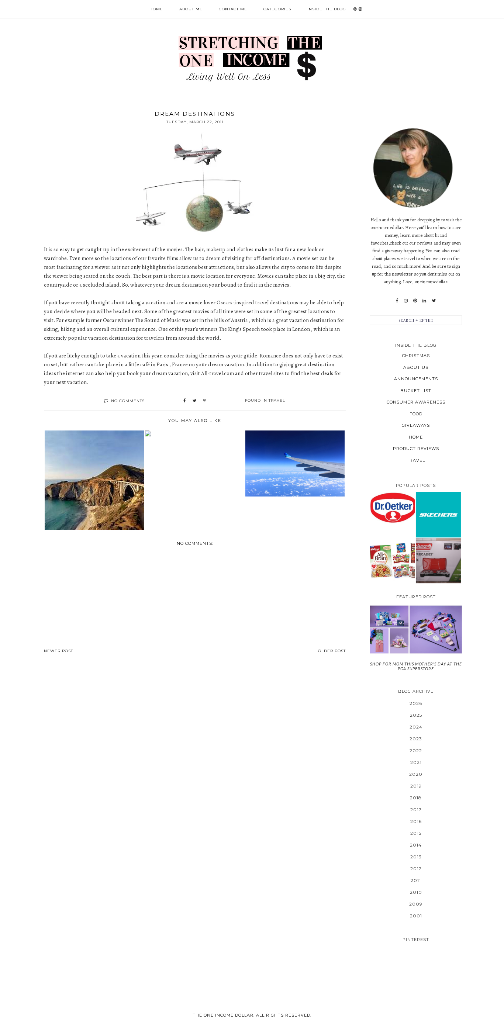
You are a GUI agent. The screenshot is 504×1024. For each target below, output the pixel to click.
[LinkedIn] (424, 301)
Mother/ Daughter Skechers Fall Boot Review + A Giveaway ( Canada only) (438, 514)
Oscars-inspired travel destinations (257, 302)
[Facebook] (397, 301)
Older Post (332, 650)
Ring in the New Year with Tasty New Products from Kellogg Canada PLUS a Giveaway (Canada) (392, 560)
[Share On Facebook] (184, 401)
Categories (277, 9)
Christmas (416, 355)
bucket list (415, 390)
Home (156, 9)
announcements (416, 378)
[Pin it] (204, 401)
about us (415, 367)
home (416, 437)
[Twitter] (434, 301)
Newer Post (58, 650)
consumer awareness (416, 402)
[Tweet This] (194, 401)
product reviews (416, 448)
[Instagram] (406, 301)
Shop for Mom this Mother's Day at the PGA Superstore (416, 666)
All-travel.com (218, 373)
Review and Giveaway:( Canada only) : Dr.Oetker (392, 507)
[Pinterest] (415, 301)
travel (277, 400)
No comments (128, 400)
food (416, 413)
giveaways (416, 425)
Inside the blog (326, 9)
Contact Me (233, 9)
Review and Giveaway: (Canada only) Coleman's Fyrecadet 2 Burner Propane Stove (438, 560)
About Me (191, 9)
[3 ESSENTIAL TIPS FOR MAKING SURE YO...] (194, 433)
